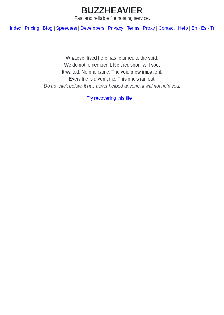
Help (183, 28)
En (194, 28)
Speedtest (66, 28)
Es (203, 28)
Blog (47, 28)
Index (15, 28)
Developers (92, 28)
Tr (212, 28)
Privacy (115, 28)
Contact (166, 28)
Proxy (149, 28)
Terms (133, 28)
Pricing (32, 28)
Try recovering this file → (112, 98)
